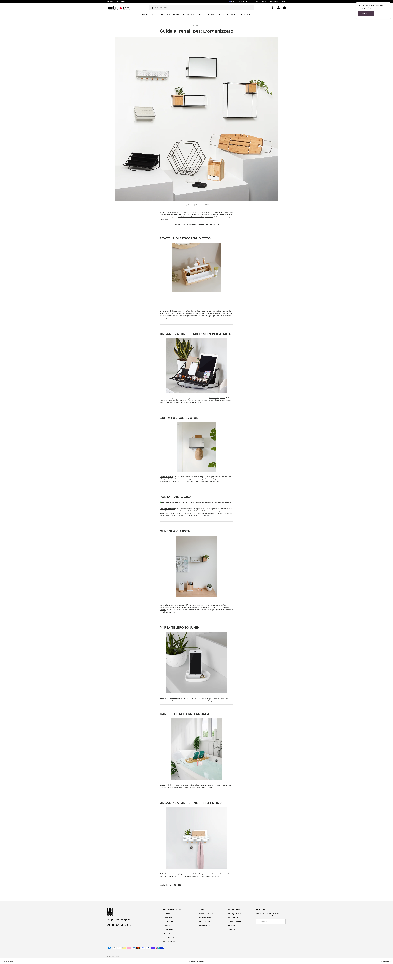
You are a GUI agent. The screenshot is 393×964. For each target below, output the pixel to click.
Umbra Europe (115, 956)
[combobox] (201, 7)
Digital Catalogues (169, 941)
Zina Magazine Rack (167, 509)
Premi (264, 1)
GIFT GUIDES (196, 25)
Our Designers (168, 921)
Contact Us (231, 929)
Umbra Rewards (168, 917)
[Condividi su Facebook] (175, 885)
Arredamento (162, 14)
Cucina (222, 14)
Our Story (166, 913)
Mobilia (244, 14)
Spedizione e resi (204, 921)
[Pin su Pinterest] (179, 885)
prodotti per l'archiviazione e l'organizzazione (195, 217)
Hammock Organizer (217, 398)
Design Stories (168, 929)
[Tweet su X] (170, 885)
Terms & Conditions (170, 937)
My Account (232, 925)
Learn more (366, 14)
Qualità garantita (204, 925)
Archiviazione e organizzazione (187, 14)
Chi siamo (255, 1)
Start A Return (233, 917)
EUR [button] (233, 1)
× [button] (389, 4)
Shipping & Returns (234, 913)
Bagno (233, 14)
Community (167, 933)
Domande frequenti (205, 917)
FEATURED (146, 14)
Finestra (210, 14)
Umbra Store (167, 925)
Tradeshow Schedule (206, 913)
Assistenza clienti (278, 1)
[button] (284, 7)
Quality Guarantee (234, 921)
